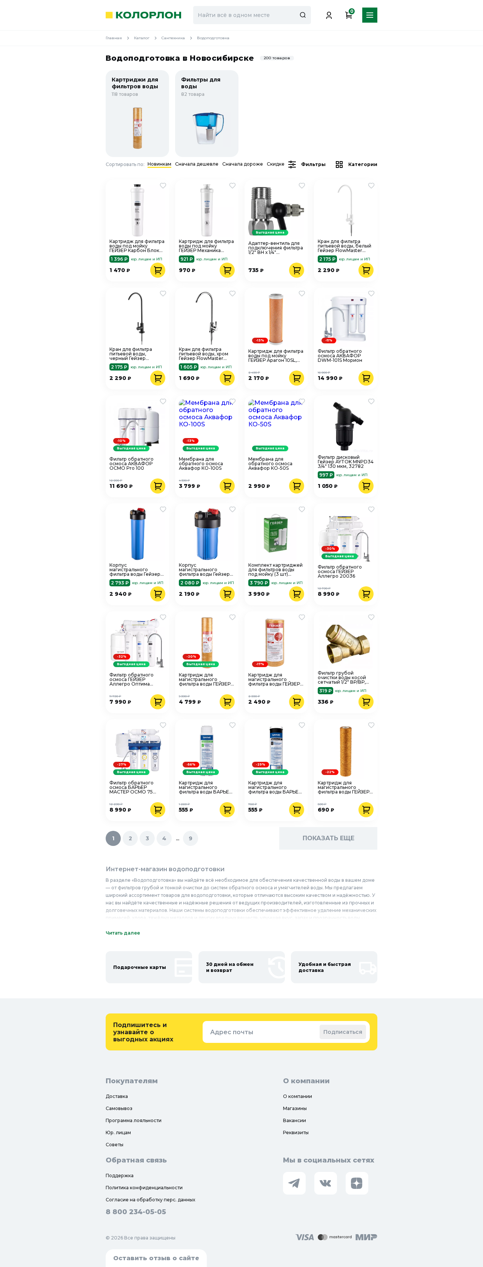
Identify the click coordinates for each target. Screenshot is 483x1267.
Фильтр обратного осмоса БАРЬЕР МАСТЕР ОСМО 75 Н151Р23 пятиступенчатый (131, 787)
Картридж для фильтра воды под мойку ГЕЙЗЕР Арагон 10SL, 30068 (275, 356)
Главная (114, 37)
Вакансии (294, 1120)
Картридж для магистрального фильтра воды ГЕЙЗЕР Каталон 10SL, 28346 (343, 787)
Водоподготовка (213, 37)
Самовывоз (119, 1108)
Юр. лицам (118, 1132)
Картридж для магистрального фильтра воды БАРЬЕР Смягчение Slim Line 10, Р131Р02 (207, 787)
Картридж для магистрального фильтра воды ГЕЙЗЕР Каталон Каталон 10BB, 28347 (275, 679)
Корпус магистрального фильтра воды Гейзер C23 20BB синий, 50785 (134, 570)
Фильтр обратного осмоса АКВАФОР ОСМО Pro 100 (131, 464)
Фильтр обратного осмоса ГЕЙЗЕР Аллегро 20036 (340, 571)
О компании (297, 1096)
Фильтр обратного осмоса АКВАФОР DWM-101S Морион (340, 356)
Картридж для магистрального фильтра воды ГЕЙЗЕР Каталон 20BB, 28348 (205, 679)
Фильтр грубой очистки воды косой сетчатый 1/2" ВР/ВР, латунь (342, 677)
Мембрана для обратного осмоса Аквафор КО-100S (201, 464)
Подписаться (342, 1032)
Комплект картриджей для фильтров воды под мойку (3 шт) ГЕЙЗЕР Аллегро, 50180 (276, 570)
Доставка (117, 1096)
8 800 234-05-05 (136, 1212)
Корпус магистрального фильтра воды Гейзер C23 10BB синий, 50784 (206, 570)
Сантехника (173, 37)
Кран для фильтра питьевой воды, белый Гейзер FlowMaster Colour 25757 (344, 246)
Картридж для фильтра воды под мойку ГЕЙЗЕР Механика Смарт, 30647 (206, 246)
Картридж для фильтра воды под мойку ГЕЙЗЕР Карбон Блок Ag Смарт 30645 (137, 246)
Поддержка (120, 1175)
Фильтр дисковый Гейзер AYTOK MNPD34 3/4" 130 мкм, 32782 (346, 462)
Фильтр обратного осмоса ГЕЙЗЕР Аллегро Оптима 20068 (131, 679)
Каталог (141, 37)
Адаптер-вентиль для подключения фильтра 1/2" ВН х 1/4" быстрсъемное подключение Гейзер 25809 (275, 248)
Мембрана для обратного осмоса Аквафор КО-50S (270, 464)
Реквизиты (296, 1132)
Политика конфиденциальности (144, 1187)
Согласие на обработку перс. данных (150, 1199)
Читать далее (123, 933)
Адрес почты (231, 1032)
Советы (114, 1144)
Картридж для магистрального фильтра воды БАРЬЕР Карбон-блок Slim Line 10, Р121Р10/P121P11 (275, 787)
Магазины (295, 1108)
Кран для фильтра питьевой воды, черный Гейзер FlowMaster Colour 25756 (131, 354)
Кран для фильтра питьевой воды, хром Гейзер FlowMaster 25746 (203, 354)
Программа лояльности (134, 1120)
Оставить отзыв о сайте (156, 1258)
